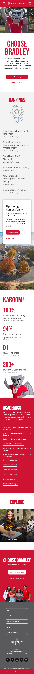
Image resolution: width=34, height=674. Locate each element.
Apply (6, 672)
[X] (12, 660)
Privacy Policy (24, 668)
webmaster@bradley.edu (17, 651)
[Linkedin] (26, 660)
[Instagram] (17, 660)
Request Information (13, 621)
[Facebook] (8, 660)
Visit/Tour (10, 616)
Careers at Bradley (12, 632)
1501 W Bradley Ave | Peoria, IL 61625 (17, 654)
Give (28, 672)
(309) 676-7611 (17, 649)
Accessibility (18, 668)
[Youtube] (21, 660)
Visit (17, 672)
